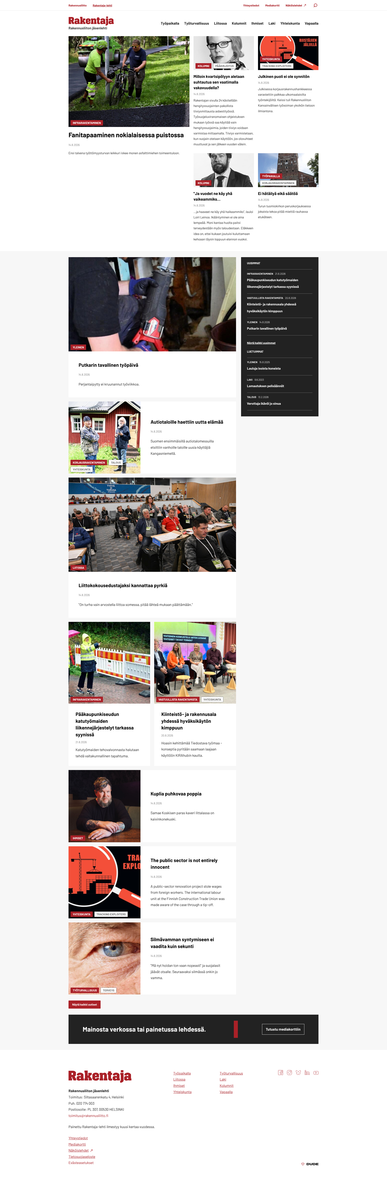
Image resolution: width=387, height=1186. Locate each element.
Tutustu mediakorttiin (283, 1029)
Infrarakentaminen (87, 123)
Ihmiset (78, 838)
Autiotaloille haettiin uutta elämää (187, 422)
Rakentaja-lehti (102, 5)
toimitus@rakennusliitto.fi (88, 1115)
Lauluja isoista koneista (264, 368)
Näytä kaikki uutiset (84, 1004)
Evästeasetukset (81, 1162)
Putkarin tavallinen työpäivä (108, 365)
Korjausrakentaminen (278, 183)
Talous (116, 462)
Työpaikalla (271, 176)
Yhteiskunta (271, 59)
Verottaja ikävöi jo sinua (264, 403)
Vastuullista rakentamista (177, 699)
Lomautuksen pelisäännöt (265, 386)
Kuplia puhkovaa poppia (176, 793)
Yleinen (78, 347)
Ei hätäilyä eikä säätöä (278, 193)
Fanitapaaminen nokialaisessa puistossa (126, 135)
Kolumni (203, 66)
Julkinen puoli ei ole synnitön (284, 76)
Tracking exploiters (276, 66)
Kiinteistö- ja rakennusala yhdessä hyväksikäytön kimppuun (188, 720)
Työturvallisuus (85, 990)
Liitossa (78, 567)
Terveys (108, 990)
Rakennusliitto (78, 5)
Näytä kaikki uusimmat (261, 343)
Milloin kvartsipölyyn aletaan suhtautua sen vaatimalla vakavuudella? (219, 82)
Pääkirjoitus (224, 66)
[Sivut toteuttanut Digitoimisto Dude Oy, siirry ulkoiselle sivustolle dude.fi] (309, 1164)
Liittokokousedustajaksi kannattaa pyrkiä (123, 585)
